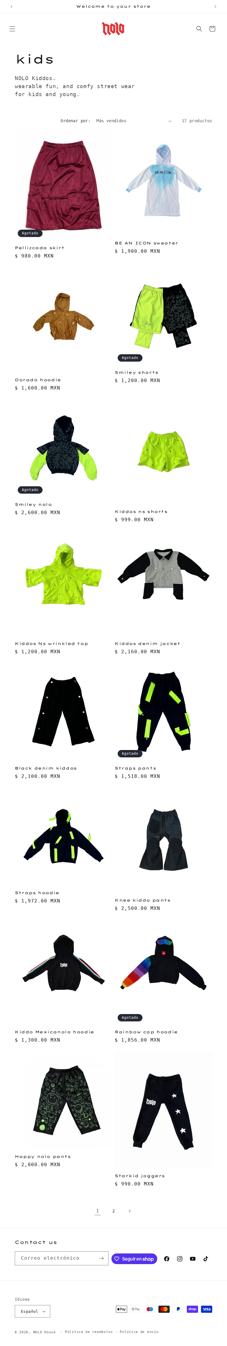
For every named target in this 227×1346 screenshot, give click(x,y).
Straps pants (135, 768)
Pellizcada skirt (40, 247)
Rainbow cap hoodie (146, 1031)
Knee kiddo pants (143, 900)
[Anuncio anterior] (11, 6)
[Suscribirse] (101, 1258)
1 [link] (97, 1211)
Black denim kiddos (46, 768)
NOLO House (44, 1332)
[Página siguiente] (129, 1211)
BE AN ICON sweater (147, 243)
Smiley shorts (136, 372)
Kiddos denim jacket (147, 643)
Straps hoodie (37, 892)
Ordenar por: (75, 120)
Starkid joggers (140, 1175)
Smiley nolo (33, 504)
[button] (12, 28)
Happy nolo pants (43, 1156)
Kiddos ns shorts (141, 511)
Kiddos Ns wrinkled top (51, 643)
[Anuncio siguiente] (215, 6)
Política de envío (139, 1332)
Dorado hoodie (38, 379)
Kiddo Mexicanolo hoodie (54, 1031)
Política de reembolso (89, 1332)
